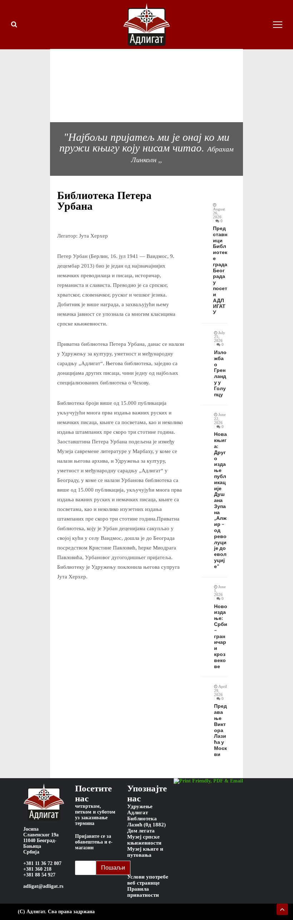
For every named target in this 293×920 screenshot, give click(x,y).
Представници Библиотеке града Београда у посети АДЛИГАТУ (220, 270)
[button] (39, 85)
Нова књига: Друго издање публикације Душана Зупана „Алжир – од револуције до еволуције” (220, 500)
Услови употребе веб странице (147, 880)
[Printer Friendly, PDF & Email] (208, 781)
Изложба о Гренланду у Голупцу (220, 373)
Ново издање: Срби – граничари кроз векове (220, 636)
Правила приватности (143, 892)
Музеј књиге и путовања (145, 852)
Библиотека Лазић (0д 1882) (146, 821)
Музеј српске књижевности (144, 840)
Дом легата (141, 831)
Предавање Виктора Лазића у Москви (220, 730)
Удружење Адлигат (140, 809)
